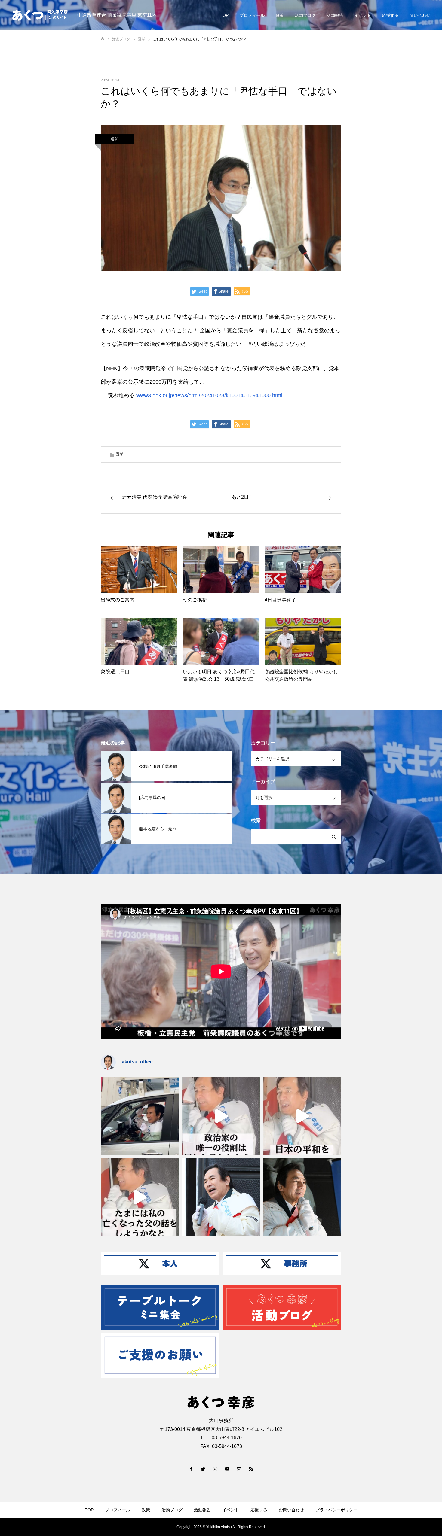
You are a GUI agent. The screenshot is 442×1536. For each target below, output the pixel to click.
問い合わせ (420, 15)
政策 (279, 15)
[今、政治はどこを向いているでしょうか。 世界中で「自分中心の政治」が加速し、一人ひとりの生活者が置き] (221, 1197)
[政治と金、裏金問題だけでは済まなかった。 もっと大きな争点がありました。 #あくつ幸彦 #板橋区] (302, 1116)
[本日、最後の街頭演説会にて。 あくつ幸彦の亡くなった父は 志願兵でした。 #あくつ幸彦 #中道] (140, 1197)
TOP (224, 15)
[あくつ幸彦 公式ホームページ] (41, 15)
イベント (362, 15)
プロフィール (252, 15)
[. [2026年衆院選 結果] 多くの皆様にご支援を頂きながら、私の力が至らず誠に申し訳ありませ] (140, 1116)
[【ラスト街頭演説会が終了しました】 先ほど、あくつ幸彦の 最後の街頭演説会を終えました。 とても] (302, 1197)
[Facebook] (191, 1469)
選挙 (114, 139)
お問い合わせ (291, 1509)
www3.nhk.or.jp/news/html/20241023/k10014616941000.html (209, 395)
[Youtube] (227, 1469)
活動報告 (335, 15)
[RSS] (251, 1469)
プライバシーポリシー (336, 1509)
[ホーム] (102, 39)
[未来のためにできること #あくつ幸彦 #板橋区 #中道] (221, 1116)
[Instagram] (215, 1469)
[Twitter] (203, 1469)
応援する (390, 15)
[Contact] (239, 1469)
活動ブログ (305, 15)
